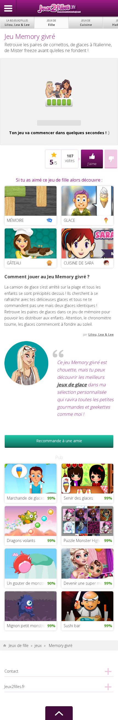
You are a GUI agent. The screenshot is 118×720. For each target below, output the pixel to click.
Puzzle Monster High (82, 540)
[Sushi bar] (87, 605)
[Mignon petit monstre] (31, 605)
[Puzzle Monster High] (87, 520)
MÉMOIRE (15, 220)
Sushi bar (72, 625)
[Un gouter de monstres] (31, 563)
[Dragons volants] (31, 520)
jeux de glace (72, 384)
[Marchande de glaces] (31, 478)
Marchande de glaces (26, 498)
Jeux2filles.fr (59, 8)
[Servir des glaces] (87, 478)
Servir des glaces (78, 498)
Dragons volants (21, 540)
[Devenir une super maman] (87, 563)
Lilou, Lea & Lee (17, 23)
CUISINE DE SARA (79, 263)
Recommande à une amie (59, 440)
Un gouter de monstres (27, 583)
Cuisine (86, 23)
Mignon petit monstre (26, 625)
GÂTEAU (14, 263)
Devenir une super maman (87, 583)
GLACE (69, 220)
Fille (51, 23)
